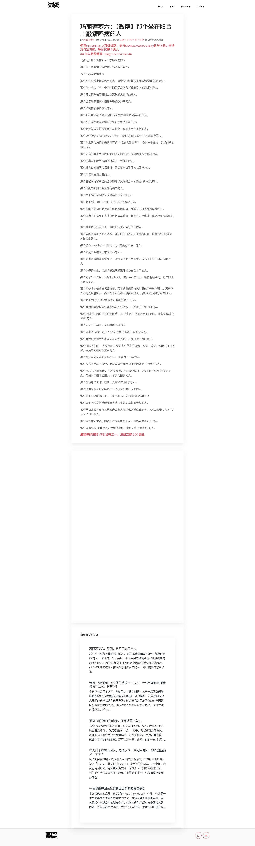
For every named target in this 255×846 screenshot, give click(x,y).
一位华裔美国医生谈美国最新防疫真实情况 (117, 788)
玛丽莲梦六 (88, 39)
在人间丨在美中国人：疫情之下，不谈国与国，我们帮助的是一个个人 (127, 752)
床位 (131, 39)
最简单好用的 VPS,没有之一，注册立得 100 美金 (112, 434)
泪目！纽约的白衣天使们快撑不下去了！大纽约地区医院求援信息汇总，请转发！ (127, 684)
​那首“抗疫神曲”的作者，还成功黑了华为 (115, 721)
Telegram (186, 6)
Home (161, 6)
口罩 (121, 39)
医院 (141, 39)
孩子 (136, 39)
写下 (126, 39)
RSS (172, 6)
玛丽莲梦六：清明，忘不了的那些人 (112, 648)
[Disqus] (127, 499)
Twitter (200, 6)
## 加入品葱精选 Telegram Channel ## (106, 54)
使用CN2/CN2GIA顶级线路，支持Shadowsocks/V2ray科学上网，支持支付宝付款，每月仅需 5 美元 (127, 47)
